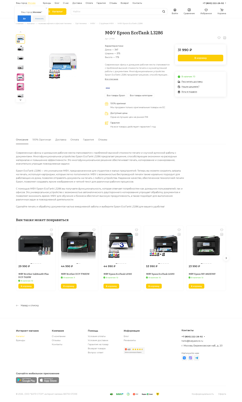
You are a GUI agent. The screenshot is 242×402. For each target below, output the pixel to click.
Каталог (20, 336)
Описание (22, 139)
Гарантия (88, 139)
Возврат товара (96, 348)
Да (24, 19)
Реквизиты (130, 340)
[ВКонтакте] (184, 358)
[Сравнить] (224, 37)
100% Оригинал (41, 139)
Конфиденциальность (203, 394)
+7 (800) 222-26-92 (213, 3)
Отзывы (102, 139)
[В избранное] (219, 37)
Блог (126, 336)
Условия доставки (98, 340)
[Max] (190, 358)
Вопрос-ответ (95, 352)
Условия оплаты (97, 336)
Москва (31, 3)
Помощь (93, 330)
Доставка (60, 139)
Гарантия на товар (98, 344)
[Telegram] (196, 358)
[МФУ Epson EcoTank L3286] (63, 66)
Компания (58, 330)
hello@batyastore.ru (192, 341)
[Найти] (163, 11)
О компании (58, 336)
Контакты (57, 344)
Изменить (39, 19)
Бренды (20, 340)
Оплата (74, 139)
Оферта (222, 394)
